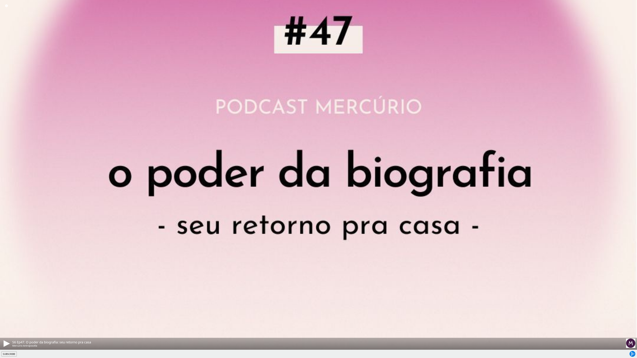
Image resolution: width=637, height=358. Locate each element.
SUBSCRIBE (9, 354)
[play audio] (6, 343)
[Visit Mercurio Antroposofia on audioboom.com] (630, 343)
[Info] (6, 6)
